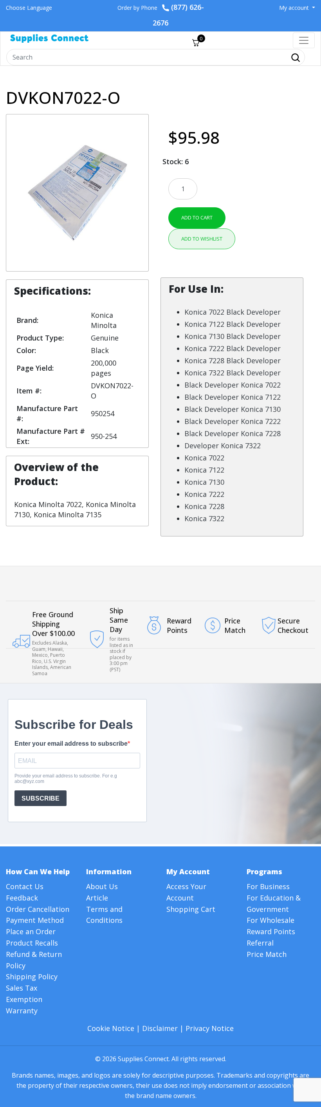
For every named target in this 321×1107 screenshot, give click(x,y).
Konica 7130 (204, 482)
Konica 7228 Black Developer (232, 360)
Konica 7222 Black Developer (232, 348)
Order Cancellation (37, 909)
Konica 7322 (204, 518)
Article (97, 897)
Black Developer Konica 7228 (232, 433)
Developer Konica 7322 (222, 445)
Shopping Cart (190, 909)
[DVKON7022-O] (77, 192)
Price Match (267, 954)
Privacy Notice (210, 1028)
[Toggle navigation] (304, 40)
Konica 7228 (204, 506)
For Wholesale (270, 920)
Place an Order (31, 931)
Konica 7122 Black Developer (232, 324)
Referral (260, 943)
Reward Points (271, 931)
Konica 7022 (204, 457)
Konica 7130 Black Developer (232, 336)
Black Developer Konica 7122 (232, 397)
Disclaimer (160, 1028)
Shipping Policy (32, 976)
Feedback (22, 897)
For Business (268, 886)
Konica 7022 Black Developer (232, 312)
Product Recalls (32, 943)
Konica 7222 (204, 494)
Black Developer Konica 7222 (232, 421)
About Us (102, 886)
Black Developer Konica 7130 (232, 409)
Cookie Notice (110, 1028)
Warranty (22, 1010)
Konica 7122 (204, 470)
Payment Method (35, 920)
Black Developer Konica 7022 (232, 385)
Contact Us (24, 886)
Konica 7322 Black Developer (232, 372)
